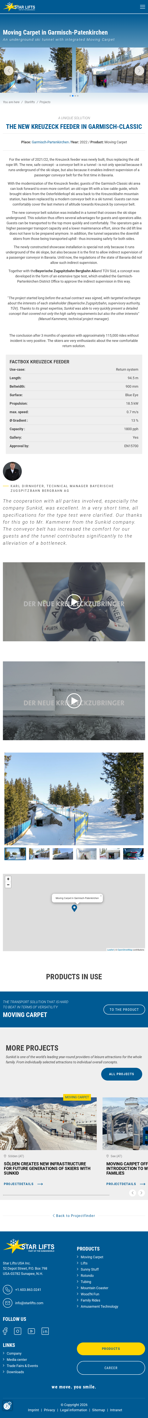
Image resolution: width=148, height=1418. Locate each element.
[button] (8, 71)
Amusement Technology (99, 1306)
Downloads (15, 1372)
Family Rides (90, 1300)
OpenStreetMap (125, 949)
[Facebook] (5, 1331)
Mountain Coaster (94, 1288)
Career (111, 1368)
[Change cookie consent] (7, 1405)
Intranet (116, 1410)
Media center (17, 1360)
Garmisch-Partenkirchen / (51, 142)
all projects (121, 1074)
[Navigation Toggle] (142, 7)
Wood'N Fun (90, 1294)
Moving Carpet (92, 1257)
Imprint (33, 1410)
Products (111, 1349)
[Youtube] (31, 1331)
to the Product (124, 1010)
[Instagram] (17, 1331)
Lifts (84, 1263)
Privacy (49, 1410)
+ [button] (8, 879)
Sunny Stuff (90, 1269)
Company (14, 1353)
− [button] (8, 884)
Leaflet (110, 949)
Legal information (73, 1410)
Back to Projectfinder (75, 1216)
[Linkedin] (45, 1331)
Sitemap (98, 1410)
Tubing (86, 1282)
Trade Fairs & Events (22, 1366)
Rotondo (87, 1276)
